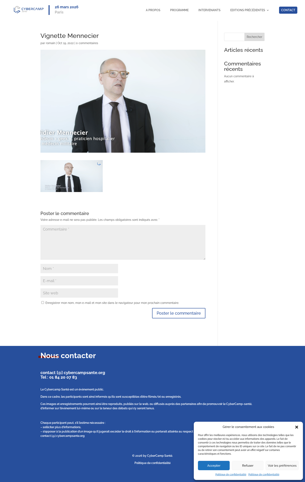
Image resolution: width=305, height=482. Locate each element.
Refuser (247, 466)
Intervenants (209, 10)
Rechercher (254, 37)
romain (50, 43)
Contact (288, 10)
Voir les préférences (282, 466)
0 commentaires (87, 43)
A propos (153, 10)
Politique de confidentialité (230, 474)
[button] (297, 427)
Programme (179, 10)
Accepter (213, 466)
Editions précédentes (247, 10)
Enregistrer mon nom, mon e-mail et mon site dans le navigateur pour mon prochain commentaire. (112, 302)
